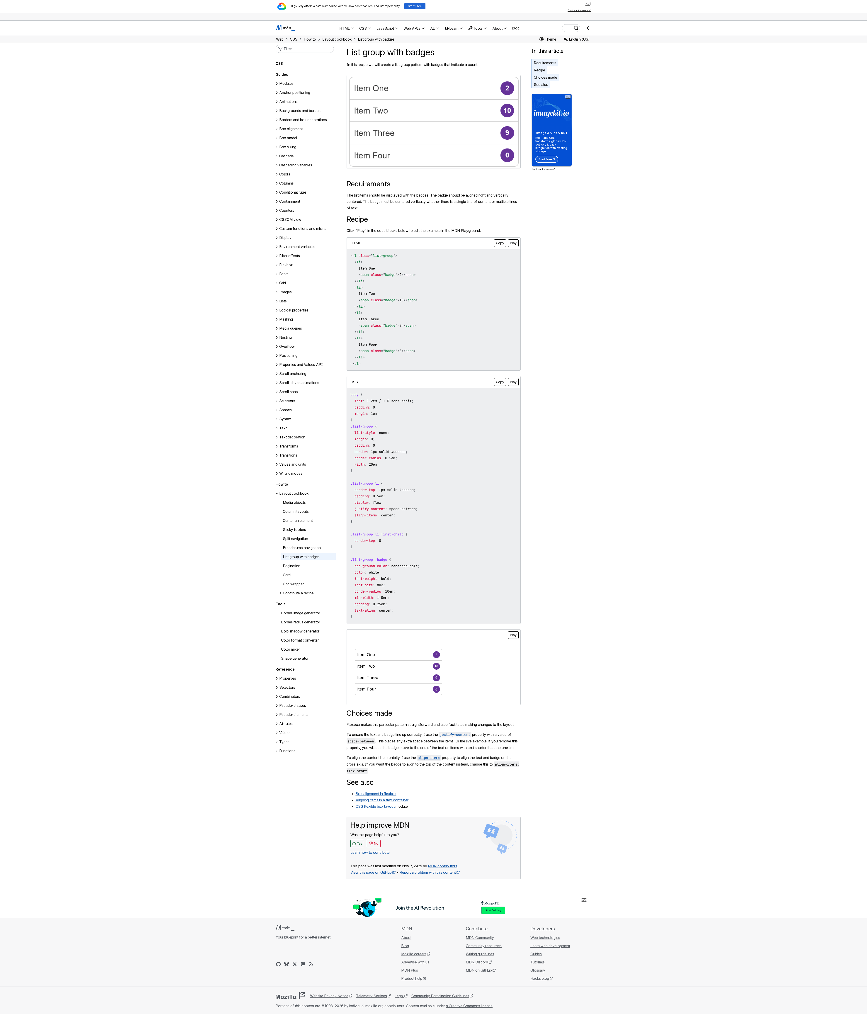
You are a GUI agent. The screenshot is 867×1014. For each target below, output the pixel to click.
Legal (399, 996)
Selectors (287, 687)
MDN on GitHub (479, 970)
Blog (516, 28)
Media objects (294, 502)
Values (284, 733)
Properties (287, 678)
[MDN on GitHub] (278, 964)
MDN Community (480, 937)
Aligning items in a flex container (382, 800)
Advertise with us (415, 962)
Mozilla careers (413, 954)
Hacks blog (539, 978)
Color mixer (290, 649)
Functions (287, 751)
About (406, 937)
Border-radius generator (300, 622)
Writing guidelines (480, 954)
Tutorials (537, 962)
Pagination (291, 566)
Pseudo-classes (292, 705)
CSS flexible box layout (375, 806)
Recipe (539, 70)
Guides (282, 74)
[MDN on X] (294, 964)
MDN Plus (409, 970)
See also (541, 84)
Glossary (537, 970)
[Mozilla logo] (290, 995)
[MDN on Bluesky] (286, 964)
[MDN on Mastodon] (303, 964)
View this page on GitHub (371, 872)
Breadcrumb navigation (302, 548)
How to (282, 484)
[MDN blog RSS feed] (311, 964)
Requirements (545, 63)
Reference (285, 669)
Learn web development (550, 945)
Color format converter (300, 640)
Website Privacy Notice (329, 996)
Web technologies (545, 937)
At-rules (286, 724)
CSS (279, 63)
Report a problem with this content (428, 872)
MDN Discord (477, 962)
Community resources (484, 945)
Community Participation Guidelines (440, 996)
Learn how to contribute (370, 852)
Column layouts (296, 511)
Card (287, 575)
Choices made (545, 77)
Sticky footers (294, 530)
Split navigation (295, 539)
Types (284, 742)
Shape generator (294, 658)
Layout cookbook (293, 493)
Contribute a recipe (298, 593)
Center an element (298, 520)
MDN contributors (442, 866)
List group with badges (301, 557)
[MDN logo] (285, 928)
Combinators (289, 696)
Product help (411, 978)
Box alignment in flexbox (376, 793)
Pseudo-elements (293, 714)
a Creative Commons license (469, 1006)
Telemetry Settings (371, 996)
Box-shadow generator (300, 631)
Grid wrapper (293, 584)
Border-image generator (300, 613)
